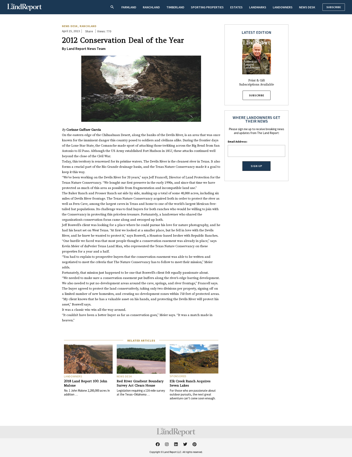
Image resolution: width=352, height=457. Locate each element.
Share (89, 31)
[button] (112, 7)
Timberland (175, 7)
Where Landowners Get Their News (256, 119)
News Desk (307, 7)
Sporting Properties (207, 7)
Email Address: (237, 141)
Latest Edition (256, 32)
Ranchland (151, 7)
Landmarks (257, 7)
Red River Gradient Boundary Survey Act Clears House (140, 383)
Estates (236, 7)
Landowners (283, 7)
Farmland (128, 7)
